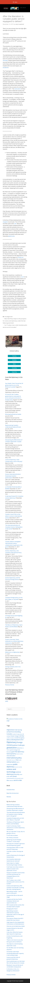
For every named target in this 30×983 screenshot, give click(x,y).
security (16, 774)
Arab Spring (18, 730)
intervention (9, 760)
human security (19, 754)
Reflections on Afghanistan (12, 652)
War (8, 780)
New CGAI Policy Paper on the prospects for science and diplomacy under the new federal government (14, 321)
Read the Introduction (13, 793)
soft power (13, 776)
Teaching (14, 356)
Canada (9, 734)
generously (11, 236)
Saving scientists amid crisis (13, 666)
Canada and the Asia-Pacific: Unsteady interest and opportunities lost (14, 901)
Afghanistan (10, 730)
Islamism (13, 760)
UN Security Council (19, 778)
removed (5, 60)
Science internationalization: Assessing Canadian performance (13, 475)
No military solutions (12, 837)
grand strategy (13, 750)
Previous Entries (9, 685)
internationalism (11, 755)
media (20, 760)
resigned (5, 222)
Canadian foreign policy (17, 734)
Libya (16, 760)
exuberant (6, 67)
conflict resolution (10, 738)
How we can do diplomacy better (16, 926)
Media (14, 364)
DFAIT (22, 740)
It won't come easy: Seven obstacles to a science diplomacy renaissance (16, 827)
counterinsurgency (19, 738)
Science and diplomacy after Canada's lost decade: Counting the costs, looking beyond (15, 887)
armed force (11, 732)
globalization (12, 748)
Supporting (14, 372)
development (15, 740)
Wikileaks (11, 780)
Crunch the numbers (12, 835)
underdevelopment (11, 778)
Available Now (11, 789)
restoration (17, 89)
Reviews (9, 796)
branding (18, 732)
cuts (15, 223)
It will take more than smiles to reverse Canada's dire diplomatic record (15, 868)
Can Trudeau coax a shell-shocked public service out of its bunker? (15, 881)
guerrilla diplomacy (18, 752)
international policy (14, 758)
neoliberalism (10, 764)
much (22, 277)
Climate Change (14, 736)
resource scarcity (18, 767)
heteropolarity (11, 754)
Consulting (14, 368)
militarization (11, 762)
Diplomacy (12, 742)
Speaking (14, 360)
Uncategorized (8, 316)
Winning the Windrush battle (13, 414)
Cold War (21, 736)
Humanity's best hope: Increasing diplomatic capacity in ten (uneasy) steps (15, 953)
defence (9, 740)
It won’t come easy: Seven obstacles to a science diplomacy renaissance (14, 641)
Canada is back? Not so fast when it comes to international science (13, 516)
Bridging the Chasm (12, 909)
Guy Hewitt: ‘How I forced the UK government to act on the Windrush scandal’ (14, 385)
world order (18, 780)
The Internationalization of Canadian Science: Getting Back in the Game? (13, 527)
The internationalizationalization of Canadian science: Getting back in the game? (16, 814)
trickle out (20, 257)
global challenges (19, 745)
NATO (18, 762)
